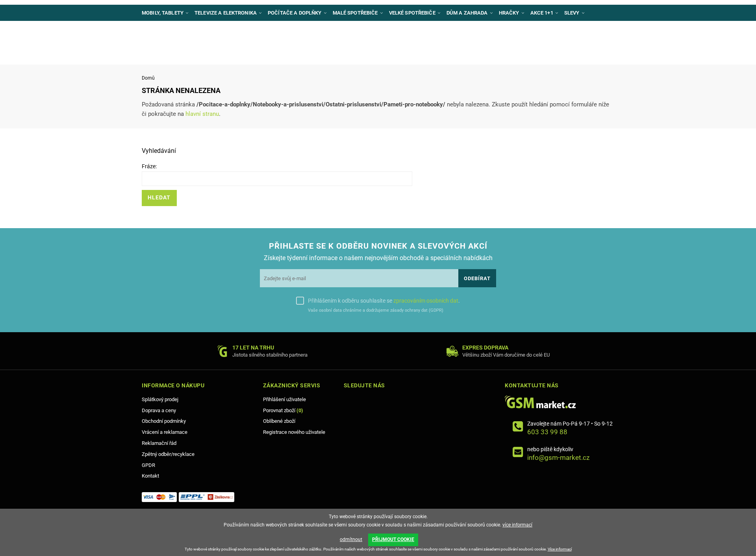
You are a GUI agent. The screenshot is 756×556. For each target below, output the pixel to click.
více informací (517, 525)
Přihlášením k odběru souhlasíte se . (384, 301)
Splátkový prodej (160, 399)
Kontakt (150, 476)
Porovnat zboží (283, 410)
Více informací (560, 549)
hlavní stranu (202, 113)
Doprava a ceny (159, 410)
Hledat (159, 197)
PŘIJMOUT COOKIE (393, 539)
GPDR (148, 465)
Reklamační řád (159, 443)
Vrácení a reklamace (164, 432)
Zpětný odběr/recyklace (168, 454)
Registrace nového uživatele (294, 432)
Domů (148, 78)
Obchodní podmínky (164, 421)
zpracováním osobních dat (425, 301)
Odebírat (477, 278)
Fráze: (149, 166)
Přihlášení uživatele (284, 399)
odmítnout (351, 539)
